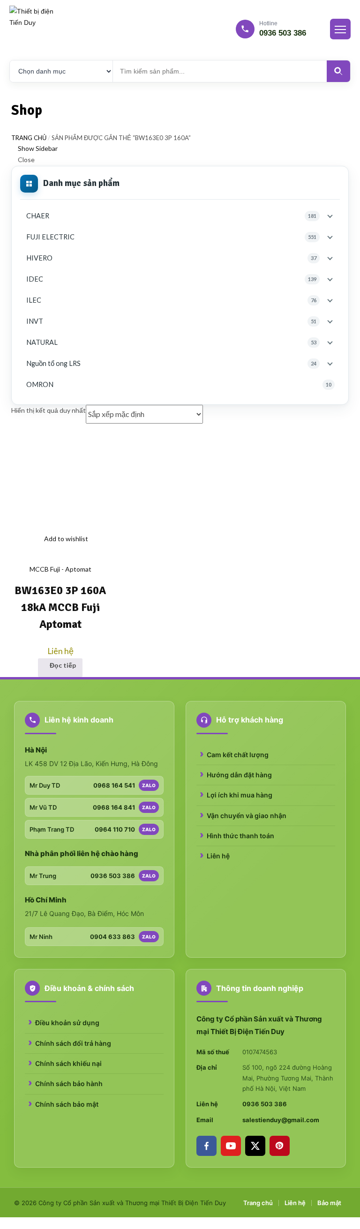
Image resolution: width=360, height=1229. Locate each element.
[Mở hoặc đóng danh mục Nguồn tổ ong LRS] (330, 364)
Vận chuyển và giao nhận (246, 815)
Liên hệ (218, 856)
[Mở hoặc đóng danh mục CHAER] (330, 216)
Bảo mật (329, 1203)
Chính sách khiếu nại (68, 1063)
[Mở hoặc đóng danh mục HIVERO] (330, 258)
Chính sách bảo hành (69, 1083)
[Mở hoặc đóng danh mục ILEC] (330, 300)
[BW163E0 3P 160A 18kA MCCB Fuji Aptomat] (60, 479)
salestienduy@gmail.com (280, 1120)
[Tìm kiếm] (338, 71)
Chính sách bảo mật (66, 1104)
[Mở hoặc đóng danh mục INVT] (330, 321)
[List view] (346, 410)
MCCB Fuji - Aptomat (60, 569)
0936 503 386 (264, 1104)
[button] (13, 557)
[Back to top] (2, 1223)
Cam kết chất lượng (238, 755)
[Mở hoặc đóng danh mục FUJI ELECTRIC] (330, 237)
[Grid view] (341, 410)
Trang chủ (28, 138)
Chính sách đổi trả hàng (73, 1043)
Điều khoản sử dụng (67, 1023)
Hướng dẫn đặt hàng (239, 775)
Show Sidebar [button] (37, 148)
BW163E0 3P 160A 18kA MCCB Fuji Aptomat (60, 607)
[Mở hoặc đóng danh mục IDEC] (330, 279)
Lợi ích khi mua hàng (239, 795)
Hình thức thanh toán (240, 836)
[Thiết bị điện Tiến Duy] (32, 29)
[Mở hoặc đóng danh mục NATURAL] (330, 343)
